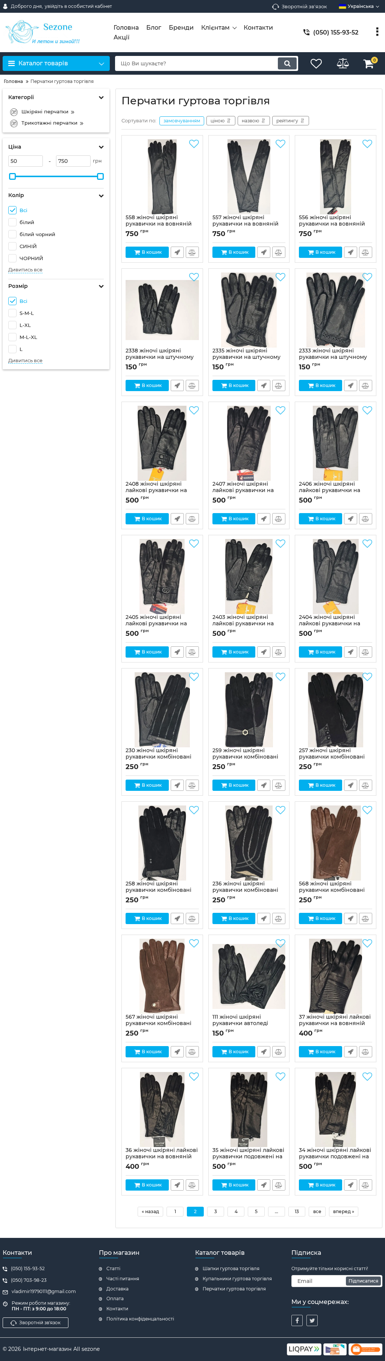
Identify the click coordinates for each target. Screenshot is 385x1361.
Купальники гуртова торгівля (237, 1278)
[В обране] (194, 144)
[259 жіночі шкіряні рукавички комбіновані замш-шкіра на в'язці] (249, 709)
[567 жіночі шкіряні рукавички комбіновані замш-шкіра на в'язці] (162, 976)
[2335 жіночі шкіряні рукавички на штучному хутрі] (249, 310)
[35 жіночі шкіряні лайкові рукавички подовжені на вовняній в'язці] (249, 1109)
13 (297, 1211)
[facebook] (297, 1320)
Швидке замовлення (177, 252)
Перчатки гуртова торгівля (234, 1289)
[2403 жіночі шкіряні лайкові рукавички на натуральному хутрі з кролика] (249, 576)
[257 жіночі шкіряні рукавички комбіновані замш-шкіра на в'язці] (335, 709)
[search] (287, 63)
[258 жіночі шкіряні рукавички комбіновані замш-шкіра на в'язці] (162, 843)
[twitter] (312, 1320)
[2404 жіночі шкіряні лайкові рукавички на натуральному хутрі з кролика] (335, 576)
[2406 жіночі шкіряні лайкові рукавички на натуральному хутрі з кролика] (335, 443)
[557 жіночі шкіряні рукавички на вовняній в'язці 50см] (249, 176)
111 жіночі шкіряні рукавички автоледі (240, 1023)
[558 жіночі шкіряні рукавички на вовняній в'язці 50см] (162, 176)
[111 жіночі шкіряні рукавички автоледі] (249, 976)
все (317, 1211)
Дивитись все (25, 270)
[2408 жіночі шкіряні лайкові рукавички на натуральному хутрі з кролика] (162, 443)
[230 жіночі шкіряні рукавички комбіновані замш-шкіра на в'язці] (162, 709)
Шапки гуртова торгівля (231, 1268)
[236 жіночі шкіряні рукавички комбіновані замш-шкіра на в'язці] (249, 843)
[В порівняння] (192, 252)
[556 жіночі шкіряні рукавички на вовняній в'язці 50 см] (335, 176)
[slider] (12, 176)
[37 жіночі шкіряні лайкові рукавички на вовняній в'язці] (335, 976)
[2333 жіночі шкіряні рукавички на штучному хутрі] (335, 310)
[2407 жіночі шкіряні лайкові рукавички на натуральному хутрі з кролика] (249, 443)
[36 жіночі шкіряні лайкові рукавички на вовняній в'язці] (162, 1109)
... (276, 1211)
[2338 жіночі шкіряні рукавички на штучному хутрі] (162, 310)
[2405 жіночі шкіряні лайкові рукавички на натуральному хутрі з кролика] (162, 576)
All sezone (86, 1349)
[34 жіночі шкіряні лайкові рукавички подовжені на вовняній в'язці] (335, 1109)
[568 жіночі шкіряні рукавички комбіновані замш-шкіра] (335, 843)
